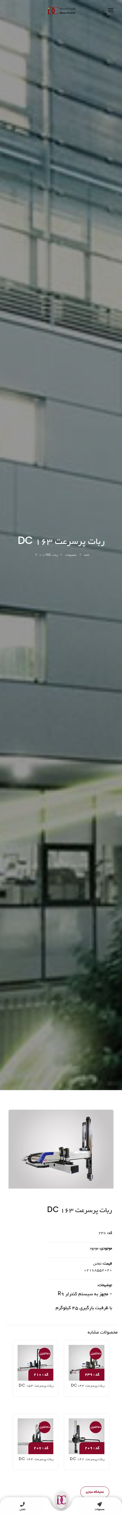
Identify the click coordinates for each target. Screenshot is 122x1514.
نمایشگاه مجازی (95, 1492)
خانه (86, 555)
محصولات (70, 555)
